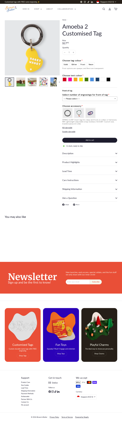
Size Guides (25, 385)
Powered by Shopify (82, 417)
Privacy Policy (54, 417)
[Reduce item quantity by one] (64, 52)
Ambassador (25, 396)
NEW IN (26, 9)
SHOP (37, 9)
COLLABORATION (66, 9)
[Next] (58, 82)
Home (64, 20)
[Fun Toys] (61, 326)
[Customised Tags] (22, 326)
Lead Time (24, 388)
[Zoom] (32, 47)
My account (25, 405)
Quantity (65, 48)
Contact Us (25, 402)
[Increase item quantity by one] (73, 52)
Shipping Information (28, 391)
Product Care (25, 382)
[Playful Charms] (99, 326)
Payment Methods (27, 393)
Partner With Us (26, 399)
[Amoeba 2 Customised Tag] (13, 238)
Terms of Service (67, 417)
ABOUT (49, 9)
